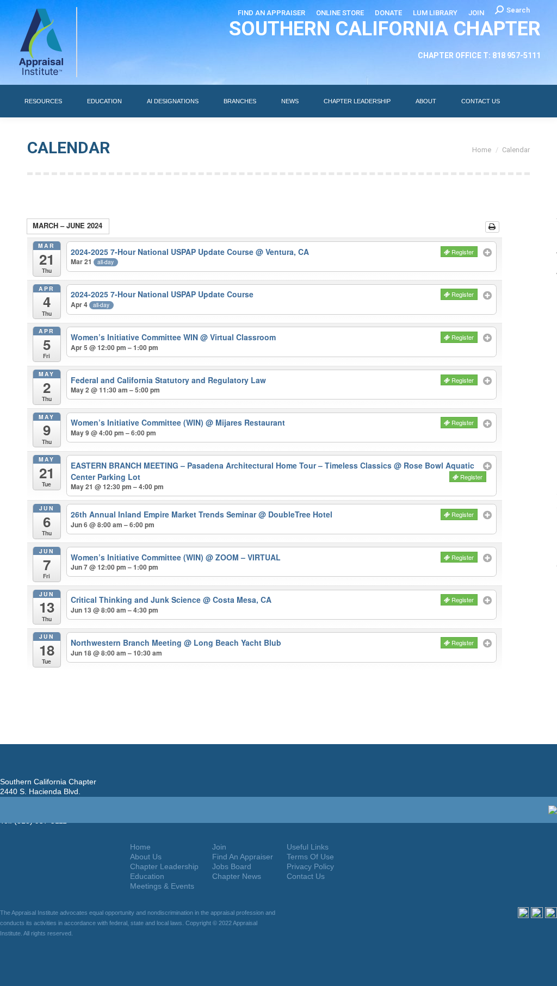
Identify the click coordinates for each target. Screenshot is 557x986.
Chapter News (236, 876)
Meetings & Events (162, 886)
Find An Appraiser (242, 856)
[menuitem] (271, 13)
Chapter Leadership (164, 866)
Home (140, 847)
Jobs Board (231, 866)
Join (219, 847)
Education (147, 876)
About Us (146, 856)
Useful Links (308, 847)
